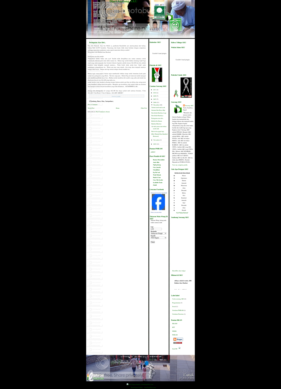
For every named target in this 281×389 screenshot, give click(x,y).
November (156, 140)
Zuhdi (155, 185)
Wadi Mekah (157, 175)
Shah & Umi (157, 177)
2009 (155, 96)
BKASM (174, 323)
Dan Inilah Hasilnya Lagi (158, 113)
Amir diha (156, 162)
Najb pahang (157, 165)
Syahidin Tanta (157, 182)
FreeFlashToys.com (150, 387)
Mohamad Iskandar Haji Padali (159, 193)
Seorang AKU (189, 106)
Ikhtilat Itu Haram (156, 121)
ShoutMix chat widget (179, 271)
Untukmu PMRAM (178, 310)
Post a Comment (92, 105)
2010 (155, 93)
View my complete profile (179, 165)
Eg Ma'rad (156, 172)
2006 (155, 102)
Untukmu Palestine (178, 314)
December (156, 105)
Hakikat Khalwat (156, 124)
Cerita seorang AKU (178, 299)
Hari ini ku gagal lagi (157, 131)
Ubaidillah (156, 170)
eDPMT (153, 152)
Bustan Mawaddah (158, 160)
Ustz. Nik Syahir (158, 180)
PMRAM (175, 335)
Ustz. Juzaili (157, 167)
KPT (173, 327)
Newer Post (91, 108)
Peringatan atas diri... (157, 118)
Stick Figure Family (137, 387)
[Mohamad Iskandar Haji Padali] (158, 210)
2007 (155, 99)
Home (117, 108)
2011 (155, 90)
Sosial (174, 306)
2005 (155, 144)
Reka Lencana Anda (156, 212)
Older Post (144, 108)
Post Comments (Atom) (103, 112)
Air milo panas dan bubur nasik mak (158, 127)
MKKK (174, 331)
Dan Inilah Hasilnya (157, 116)
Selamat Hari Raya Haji (158, 110)
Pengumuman (176, 303)
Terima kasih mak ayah (158, 107)
